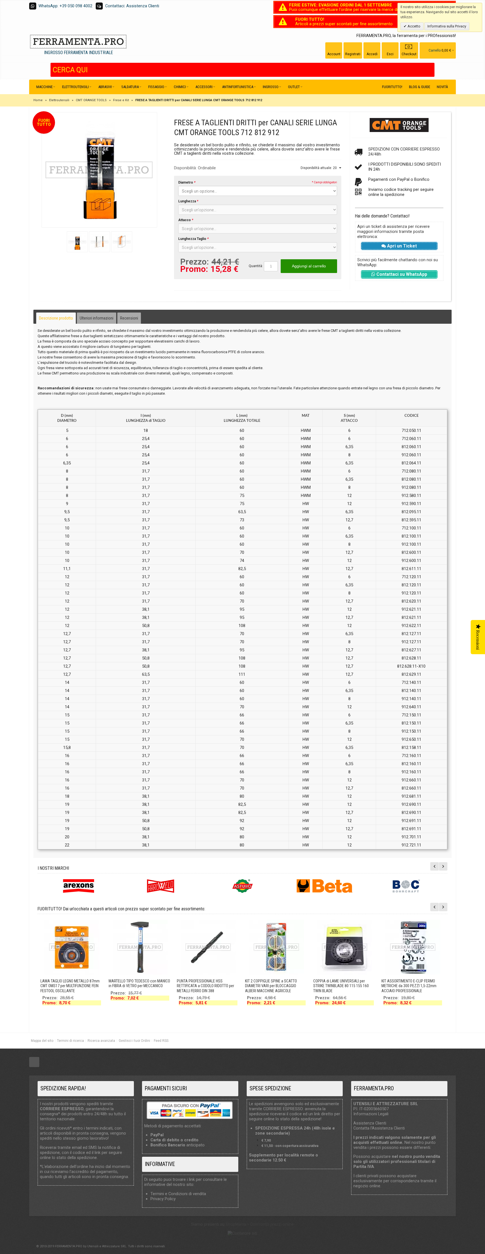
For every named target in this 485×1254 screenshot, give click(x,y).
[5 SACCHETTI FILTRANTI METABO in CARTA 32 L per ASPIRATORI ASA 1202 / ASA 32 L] (208, 947)
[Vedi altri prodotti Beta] (324, 886)
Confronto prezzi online (272, 1224)
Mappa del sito (42, 1041)
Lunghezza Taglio (193, 239)
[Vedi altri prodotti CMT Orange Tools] (399, 125)
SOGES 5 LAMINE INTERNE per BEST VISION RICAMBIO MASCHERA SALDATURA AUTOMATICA (68, 986)
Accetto (413, 26)
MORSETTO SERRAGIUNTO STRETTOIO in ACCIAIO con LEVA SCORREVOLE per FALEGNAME (275, 986)
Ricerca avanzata (101, 1041)
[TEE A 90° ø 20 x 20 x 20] (344, 947)
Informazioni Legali (370, 1113)
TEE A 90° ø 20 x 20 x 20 (332, 981)
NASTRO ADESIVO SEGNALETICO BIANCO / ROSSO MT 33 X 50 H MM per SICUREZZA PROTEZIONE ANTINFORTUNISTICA (411, 988)
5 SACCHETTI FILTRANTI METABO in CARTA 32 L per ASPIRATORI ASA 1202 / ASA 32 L (207, 986)
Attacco (185, 220)
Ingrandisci (99, 169)
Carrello (435, 50)
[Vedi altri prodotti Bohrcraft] (406, 886)
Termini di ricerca (70, 1041)
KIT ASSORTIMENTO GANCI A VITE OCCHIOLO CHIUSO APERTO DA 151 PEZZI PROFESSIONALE (136, 986)
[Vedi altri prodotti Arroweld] (160, 886)
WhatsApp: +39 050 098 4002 (65, 5)
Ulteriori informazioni (96, 318)
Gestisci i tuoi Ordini (134, 1041)
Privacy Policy (163, 1198)
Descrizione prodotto (56, 318)
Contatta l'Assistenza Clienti (379, 1128)
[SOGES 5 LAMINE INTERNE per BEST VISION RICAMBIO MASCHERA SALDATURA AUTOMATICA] (71, 947)
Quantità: (256, 266)
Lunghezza (188, 201)
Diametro (186, 182)
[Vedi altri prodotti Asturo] (242, 886)
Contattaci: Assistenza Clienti (132, 5)
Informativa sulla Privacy (446, 26)
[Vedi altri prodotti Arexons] (78, 886)
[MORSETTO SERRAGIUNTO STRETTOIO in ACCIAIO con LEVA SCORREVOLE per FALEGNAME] (276, 947)
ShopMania (236, 1224)
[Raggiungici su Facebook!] (34, 1062)
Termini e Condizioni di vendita (178, 1193)
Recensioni (129, 318)
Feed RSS (161, 1041)
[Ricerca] (430, 70)
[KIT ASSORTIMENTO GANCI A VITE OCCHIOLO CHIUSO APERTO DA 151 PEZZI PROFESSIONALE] (140, 947)
